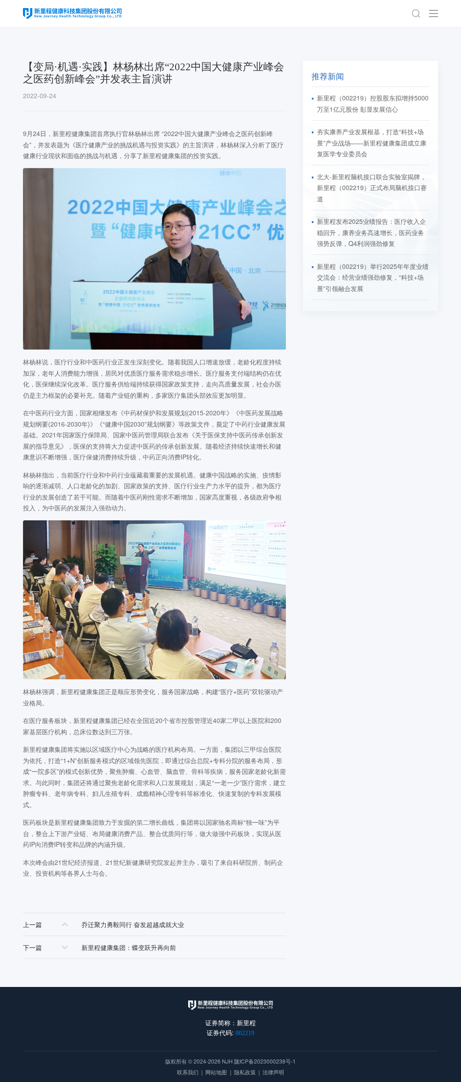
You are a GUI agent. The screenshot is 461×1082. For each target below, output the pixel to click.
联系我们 (188, 1072)
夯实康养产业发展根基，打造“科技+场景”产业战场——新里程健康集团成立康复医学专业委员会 (371, 142)
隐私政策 (245, 1072)
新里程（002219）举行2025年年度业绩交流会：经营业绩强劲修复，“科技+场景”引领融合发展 (373, 277)
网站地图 (216, 1072)
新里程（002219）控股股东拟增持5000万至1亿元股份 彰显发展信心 (373, 103)
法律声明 (273, 1072)
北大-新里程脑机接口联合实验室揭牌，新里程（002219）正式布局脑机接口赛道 (372, 187)
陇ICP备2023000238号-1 (265, 1061)
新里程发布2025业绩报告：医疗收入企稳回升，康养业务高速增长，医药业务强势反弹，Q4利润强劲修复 (371, 232)
